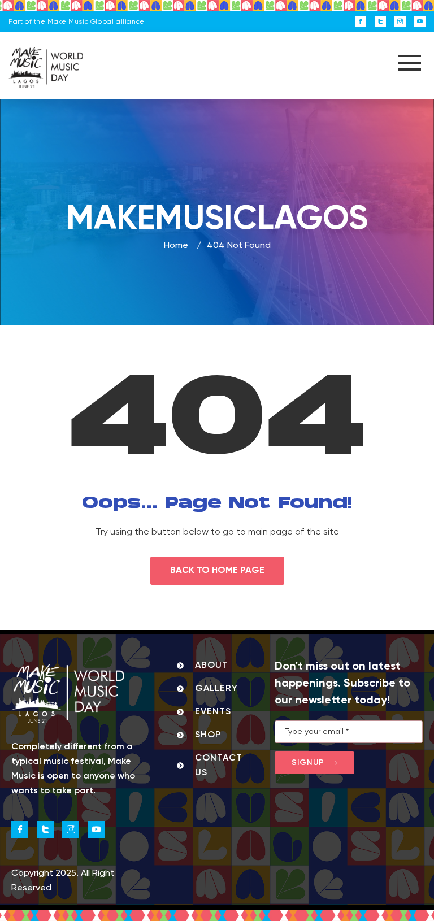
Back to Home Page (217, 570)
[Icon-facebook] (360, 21)
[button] (412, 62)
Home (176, 245)
